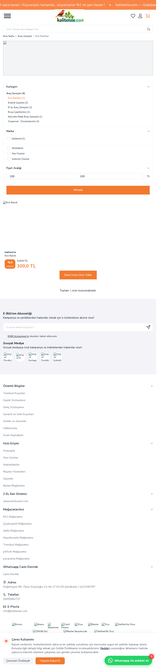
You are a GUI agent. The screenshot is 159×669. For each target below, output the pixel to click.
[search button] (148, 29)
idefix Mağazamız (13, 531)
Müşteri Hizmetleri (14, 472)
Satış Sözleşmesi (13, 407)
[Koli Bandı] (27, 225)
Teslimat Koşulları (14, 393)
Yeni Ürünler (10, 458)
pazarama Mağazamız (16, 558)
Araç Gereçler (25, 36)
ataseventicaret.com (15, 501)
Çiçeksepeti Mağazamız (17, 524)
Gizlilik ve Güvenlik (14, 421)
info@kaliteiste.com (15, 611)
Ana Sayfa (8, 36)
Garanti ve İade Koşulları (18, 414)
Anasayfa (9, 451)
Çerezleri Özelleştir (18, 661)
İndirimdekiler (11, 465)
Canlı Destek (11, 574)
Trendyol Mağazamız (16, 544)
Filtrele (78, 190)
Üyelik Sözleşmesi (14, 400)
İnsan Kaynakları (13, 435)
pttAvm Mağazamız (15, 551)
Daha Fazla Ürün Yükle (78, 275)
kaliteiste (10, 252)
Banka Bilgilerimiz (14, 485)
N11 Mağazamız (13, 517)
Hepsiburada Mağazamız (18, 538)
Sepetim (8, 478)
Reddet (105, 648)
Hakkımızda (10, 428)
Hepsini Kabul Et (50, 661)
